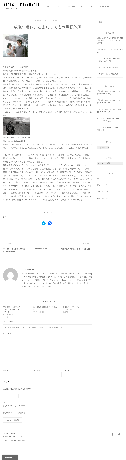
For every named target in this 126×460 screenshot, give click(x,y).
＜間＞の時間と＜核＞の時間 (107, 67)
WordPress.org (102, 198)
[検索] (120, 21)
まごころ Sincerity (71, 307)
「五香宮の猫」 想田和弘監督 (107, 74)
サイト (67, 370)
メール (37, 370)
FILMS (47, 7)
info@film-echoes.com (17, 440)
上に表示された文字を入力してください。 (18, 389)
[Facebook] (112, 434)
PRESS (92, 7)
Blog (82, 7)
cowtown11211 (28, 269)
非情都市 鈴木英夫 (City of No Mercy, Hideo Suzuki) (14, 309)
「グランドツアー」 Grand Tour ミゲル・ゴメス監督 (109, 59)
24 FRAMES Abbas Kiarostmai (108, 118)
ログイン (100, 178)
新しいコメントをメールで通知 (14, 406)
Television (59, 7)
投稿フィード (102, 185)
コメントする (56, 21)
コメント (7, 333)
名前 (5, 370)
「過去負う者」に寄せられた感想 (109, 91)
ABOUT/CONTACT (105, 7)
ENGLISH (120, 7)
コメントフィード (103, 191)
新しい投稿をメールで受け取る (14, 412)
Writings (71, 7)
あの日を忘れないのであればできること (110, 50)
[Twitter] (119, 434)
